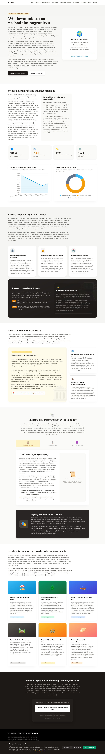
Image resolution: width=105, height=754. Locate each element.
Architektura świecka (65, 2)
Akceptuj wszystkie (89, 747)
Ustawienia (66, 747)
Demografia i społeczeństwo (43, 2)
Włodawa (11, 2)
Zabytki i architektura (37, 73)
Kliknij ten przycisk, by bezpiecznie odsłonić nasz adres (52, 708)
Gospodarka (55, 2)
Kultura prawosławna (77, 443)
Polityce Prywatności (40, 750)
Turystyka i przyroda (86, 2)
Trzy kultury (76, 2)
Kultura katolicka (52, 443)
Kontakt (95, 2)
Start (32, 2)
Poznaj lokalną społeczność (17, 73)
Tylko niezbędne (77, 747)
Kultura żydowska (28, 443)
